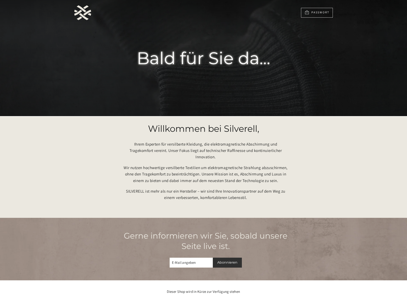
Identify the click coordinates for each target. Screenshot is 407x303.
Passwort (320, 12)
